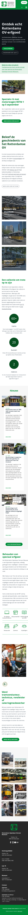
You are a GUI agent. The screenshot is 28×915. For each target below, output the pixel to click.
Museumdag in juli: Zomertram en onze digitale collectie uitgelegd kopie (14, 510)
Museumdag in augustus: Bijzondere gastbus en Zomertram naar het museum (13, 459)
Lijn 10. (22, 304)
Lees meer (8, 436)
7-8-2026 (7, 408)
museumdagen (17, 158)
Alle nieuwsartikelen (14, 544)
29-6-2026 (8, 506)
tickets (24, 2)
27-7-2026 (8, 455)
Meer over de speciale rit (11, 121)
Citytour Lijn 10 (14, 170)
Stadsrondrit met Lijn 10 (10, 52)
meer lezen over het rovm (10, 186)
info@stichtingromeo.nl (9, 891)
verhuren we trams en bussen (17, 174)
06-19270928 (6, 896)
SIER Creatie (20, 911)
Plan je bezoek (8, 48)
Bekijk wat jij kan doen (10, 739)
